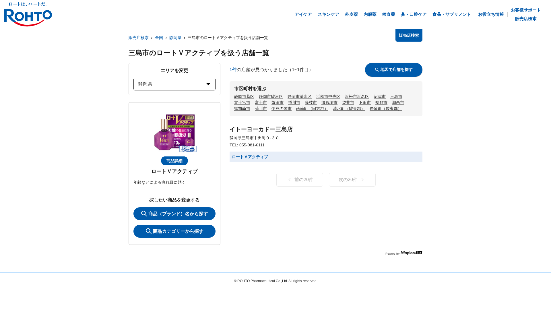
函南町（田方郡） (312, 108)
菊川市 (261, 108)
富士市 (261, 102)
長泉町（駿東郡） (386, 108)
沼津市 (380, 96)
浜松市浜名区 (357, 96)
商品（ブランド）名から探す (178, 213)
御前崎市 (242, 108)
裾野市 (381, 102)
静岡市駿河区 (271, 96)
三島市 (396, 96)
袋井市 (348, 102)
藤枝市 (311, 102)
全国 (159, 37)
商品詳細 (174, 160)
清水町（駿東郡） (349, 108)
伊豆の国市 (281, 108)
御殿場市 (329, 102)
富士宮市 (242, 102)
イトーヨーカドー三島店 (261, 129)
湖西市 (398, 102)
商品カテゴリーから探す (178, 231)
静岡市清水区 (300, 96)
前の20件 (303, 179)
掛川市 (294, 102)
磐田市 (277, 102)
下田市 (365, 102)
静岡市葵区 (244, 96)
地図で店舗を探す (397, 69)
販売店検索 (139, 37)
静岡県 (175, 37)
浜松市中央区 (328, 96)
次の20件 (348, 179)
